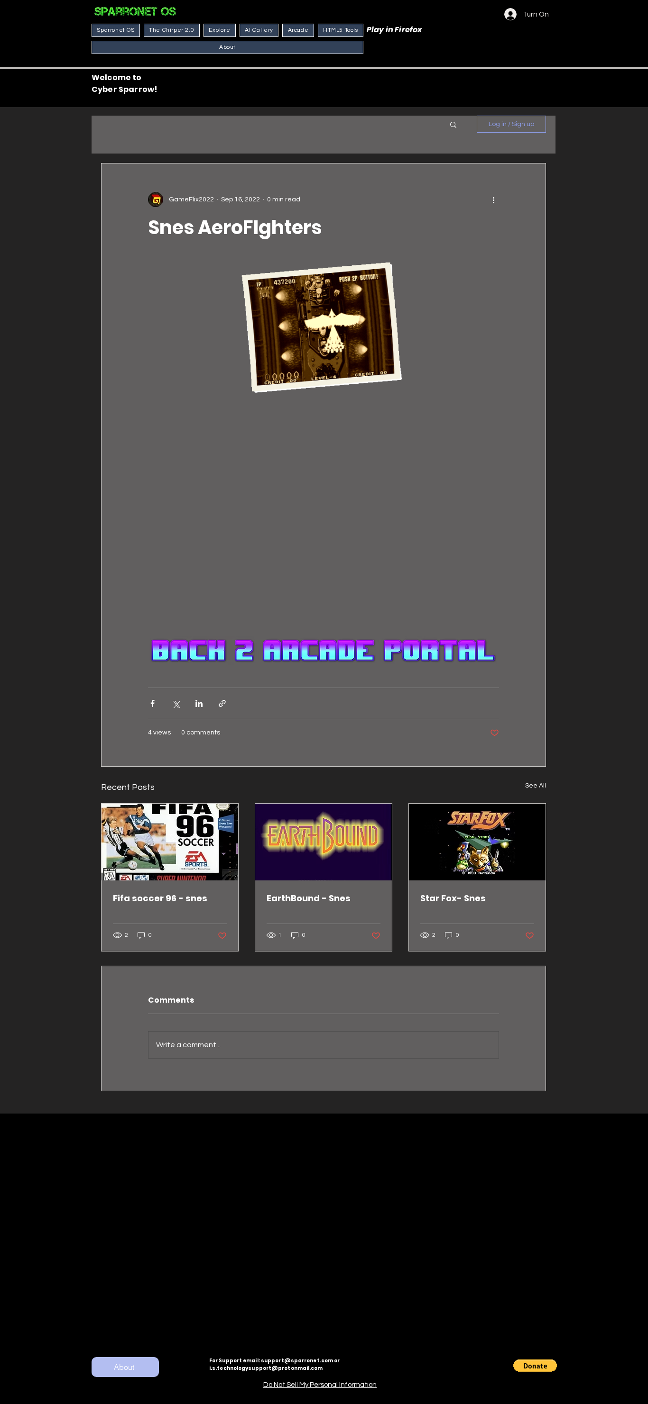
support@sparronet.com (297, 1360)
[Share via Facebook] (152, 703)
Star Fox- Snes (453, 898)
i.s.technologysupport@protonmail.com (266, 1368)
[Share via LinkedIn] (199, 703)
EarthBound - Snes (309, 898)
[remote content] (323, 515)
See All (535, 785)
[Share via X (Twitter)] (175, 703)
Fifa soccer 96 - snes (160, 898)
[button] (453, 124)
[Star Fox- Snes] (477, 842)
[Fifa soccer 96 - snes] (170, 842)
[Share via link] (222, 703)
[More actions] (493, 199)
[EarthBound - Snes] (323, 842)
